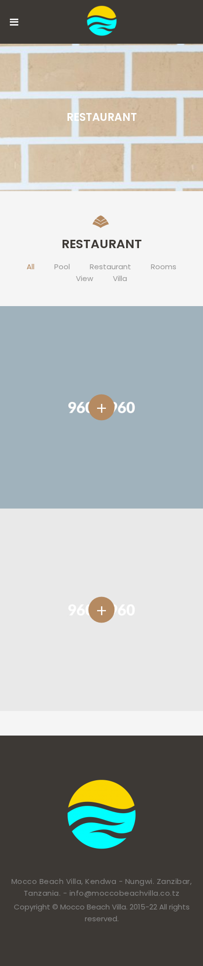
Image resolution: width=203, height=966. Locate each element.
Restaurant (110, 266)
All (30, 266)
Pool (62, 266)
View (84, 278)
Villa (120, 278)
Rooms (163, 266)
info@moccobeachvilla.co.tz (124, 893)
